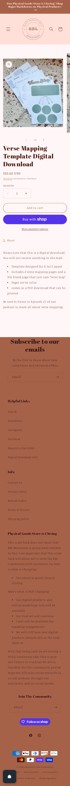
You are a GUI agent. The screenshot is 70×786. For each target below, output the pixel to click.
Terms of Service (19, 509)
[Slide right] (43, 140)
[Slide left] (26, 140)
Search (12, 411)
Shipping (7, 178)
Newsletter (15, 420)
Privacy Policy (17, 491)
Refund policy (31, 772)
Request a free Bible (21, 448)
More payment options (35, 228)
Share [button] (11, 240)
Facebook (14, 439)
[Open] (9, 776)
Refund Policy (17, 500)
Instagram (15, 429)
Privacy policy (50, 772)
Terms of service (26, 778)
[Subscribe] (57, 377)
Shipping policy (18, 518)
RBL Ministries (32, 767)
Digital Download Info (23, 457)
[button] (8, 29)
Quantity (8, 185)
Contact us (15, 482)
